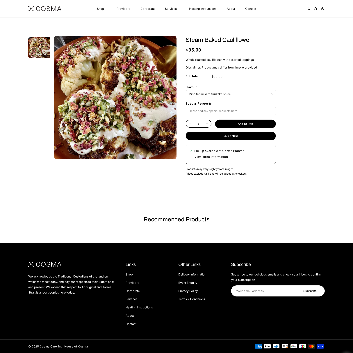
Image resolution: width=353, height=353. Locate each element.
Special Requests (199, 103)
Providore (132, 282)
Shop (129, 274)
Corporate (133, 291)
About (130, 315)
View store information (211, 157)
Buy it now (231, 135)
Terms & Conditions (191, 299)
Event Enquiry (187, 282)
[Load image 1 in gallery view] (39, 47)
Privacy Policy (188, 291)
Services (131, 299)
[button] (315, 9)
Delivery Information (192, 274)
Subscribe (310, 290)
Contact (131, 324)
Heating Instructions (139, 307)
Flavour (191, 87)
